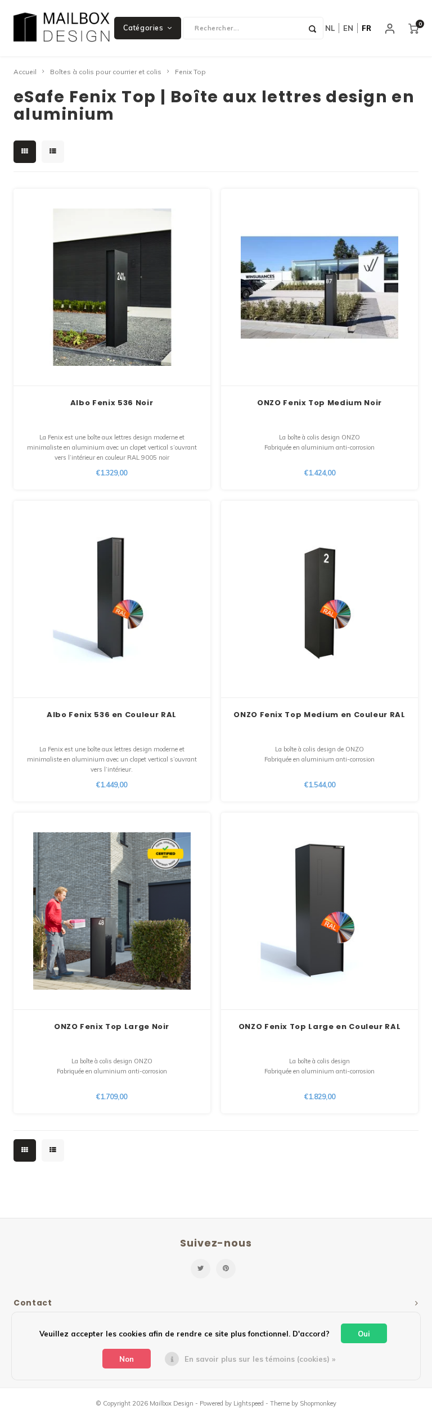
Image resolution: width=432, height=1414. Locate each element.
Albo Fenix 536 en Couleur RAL (112, 714)
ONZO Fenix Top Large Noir (111, 1026)
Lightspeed (248, 1403)
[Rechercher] (312, 28)
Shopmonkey (318, 1403)
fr (366, 28)
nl (330, 28)
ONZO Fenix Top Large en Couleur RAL (319, 1026)
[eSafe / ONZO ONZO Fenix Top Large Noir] (112, 911)
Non (126, 1358)
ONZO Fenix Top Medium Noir (319, 402)
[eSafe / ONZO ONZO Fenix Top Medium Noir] (319, 287)
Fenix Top (190, 71)
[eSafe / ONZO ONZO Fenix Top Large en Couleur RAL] (319, 911)
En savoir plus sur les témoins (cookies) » (259, 1358)
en (348, 28)
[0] (413, 28)
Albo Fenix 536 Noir (111, 402)
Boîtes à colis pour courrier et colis (105, 71)
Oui (364, 1333)
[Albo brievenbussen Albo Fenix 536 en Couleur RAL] (112, 599)
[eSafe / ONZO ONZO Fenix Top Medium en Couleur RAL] (319, 599)
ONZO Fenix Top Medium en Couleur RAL (319, 714)
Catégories (143, 28)
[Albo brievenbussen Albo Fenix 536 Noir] (112, 287)
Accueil (25, 71)
